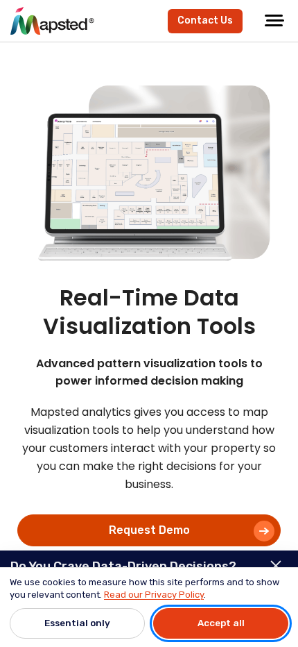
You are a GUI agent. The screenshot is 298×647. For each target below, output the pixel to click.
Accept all (221, 622)
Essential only (77, 622)
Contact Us (205, 20)
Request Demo (149, 530)
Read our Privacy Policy (154, 594)
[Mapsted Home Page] (52, 21)
